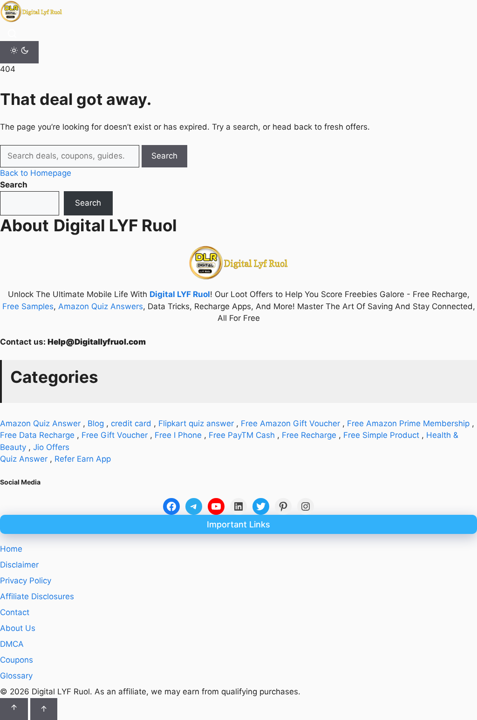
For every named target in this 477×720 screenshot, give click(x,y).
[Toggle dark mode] (19, 52)
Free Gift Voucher (115, 435)
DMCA (12, 644)
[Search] (12, 33)
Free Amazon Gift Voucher (290, 423)
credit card (131, 423)
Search (164, 155)
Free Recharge (309, 435)
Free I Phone (178, 435)
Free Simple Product (381, 435)
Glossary (16, 675)
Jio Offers (51, 447)
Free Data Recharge (37, 435)
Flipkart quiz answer (196, 423)
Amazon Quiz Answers (100, 306)
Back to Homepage (35, 173)
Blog (96, 423)
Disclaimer (19, 564)
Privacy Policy (25, 580)
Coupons (16, 660)
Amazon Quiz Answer (40, 423)
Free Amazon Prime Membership (408, 423)
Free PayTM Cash (242, 435)
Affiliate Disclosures (37, 596)
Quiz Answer (24, 459)
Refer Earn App (83, 459)
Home (11, 549)
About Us (17, 628)
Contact (14, 612)
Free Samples (28, 306)
